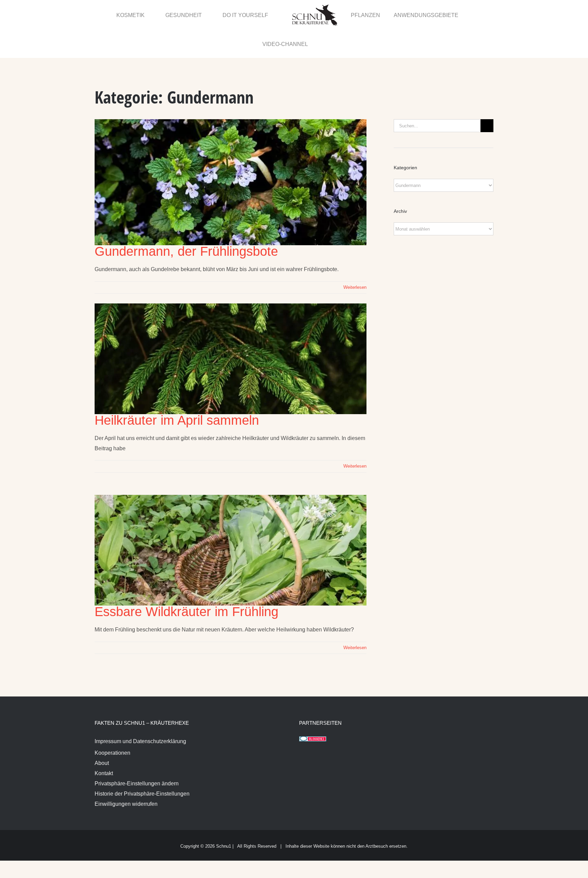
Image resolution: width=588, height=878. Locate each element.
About (102, 734)
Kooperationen (112, 724)
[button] (478, 14)
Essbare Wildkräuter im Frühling (186, 583)
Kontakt (104, 745)
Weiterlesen (354, 258)
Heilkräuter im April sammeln (177, 392)
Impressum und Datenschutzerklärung (140, 713)
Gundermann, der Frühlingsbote (186, 223)
